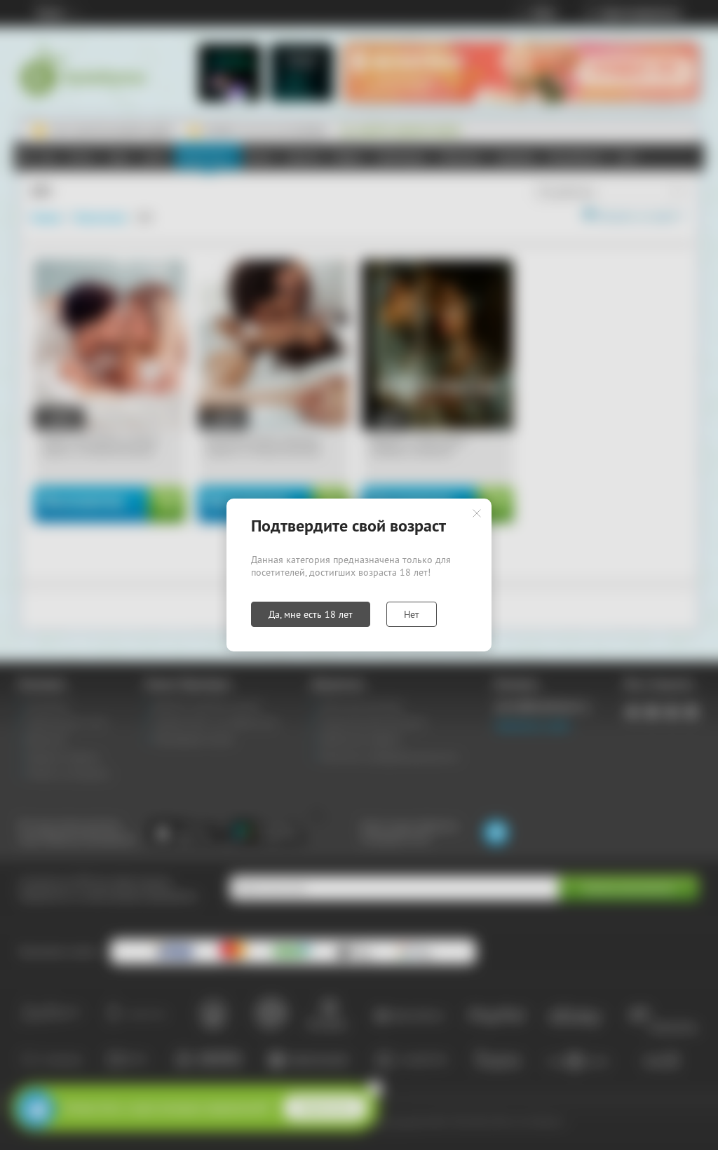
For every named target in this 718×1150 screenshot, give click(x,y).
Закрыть (477, 513)
